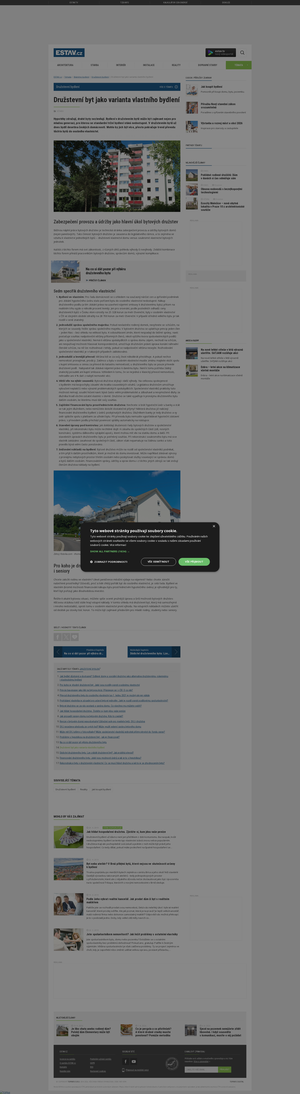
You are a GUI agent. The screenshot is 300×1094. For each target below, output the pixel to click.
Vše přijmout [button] (194, 561)
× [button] (213, 526)
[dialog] (150, 547)
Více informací (118, 545)
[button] (150, 551)
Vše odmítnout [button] (158, 561)
